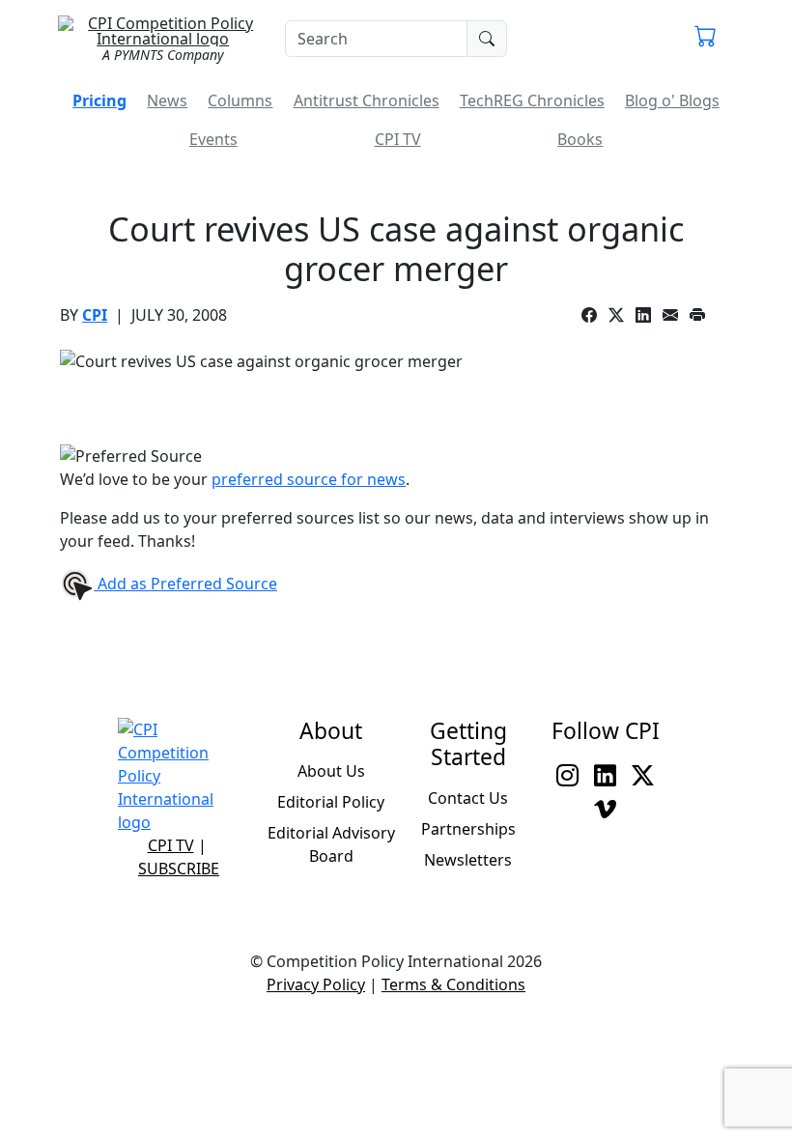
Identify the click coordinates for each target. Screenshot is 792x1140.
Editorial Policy (330, 801)
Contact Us (468, 798)
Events (213, 139)
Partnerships (468, 829)
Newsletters (468, 859)
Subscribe (178, 868)
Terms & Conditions (453, 984)
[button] (705, 38)
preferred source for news (309, 479)
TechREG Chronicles (532, 100)
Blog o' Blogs (672, 100)
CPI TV (398, 139)
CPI (94, 315)
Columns (240, 100)
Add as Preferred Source (185, 583)
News (167, 100)
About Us (331, 771)
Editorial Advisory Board (331, 844)
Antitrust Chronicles (366, 100)
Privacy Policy (316, 984)
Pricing (99, 100)
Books (580, 139)
